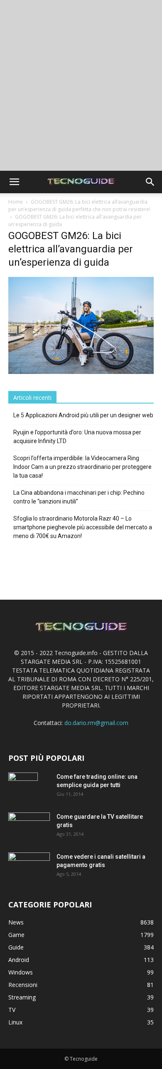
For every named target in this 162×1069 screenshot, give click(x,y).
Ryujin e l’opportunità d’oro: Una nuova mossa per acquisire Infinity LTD (77, 436)
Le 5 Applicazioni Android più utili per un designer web (83, 415)
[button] (14, 182)
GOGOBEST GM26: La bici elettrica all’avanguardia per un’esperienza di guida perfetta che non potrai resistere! (79, 205)
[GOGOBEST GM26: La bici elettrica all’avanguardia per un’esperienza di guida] (81, 371)
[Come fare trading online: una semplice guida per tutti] (23, 787)
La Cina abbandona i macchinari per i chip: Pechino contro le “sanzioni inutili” (79, 497)
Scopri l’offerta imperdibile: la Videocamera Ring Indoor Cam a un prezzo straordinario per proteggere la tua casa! (82, 467)
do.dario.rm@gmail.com (96, 723)
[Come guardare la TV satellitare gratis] (29, 826)
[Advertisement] (81, 85)
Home (15, 201)
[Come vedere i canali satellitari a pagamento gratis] (29, 865)
